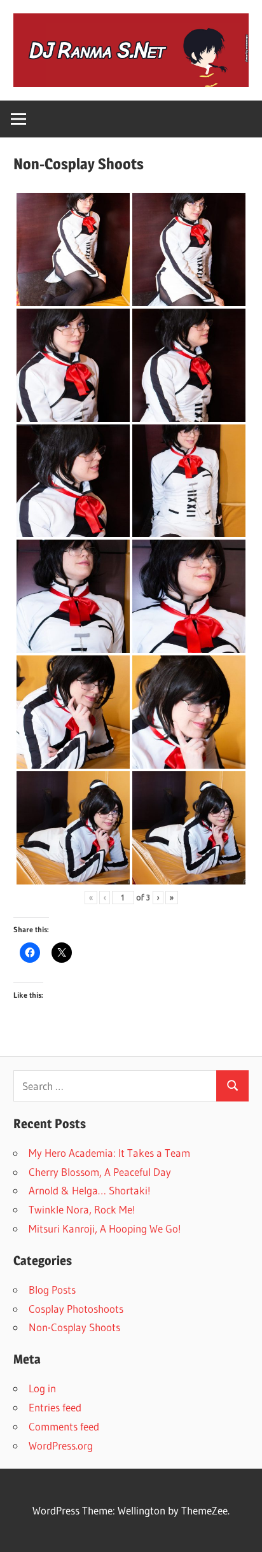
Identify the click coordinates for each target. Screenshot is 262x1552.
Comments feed (64, 1426)
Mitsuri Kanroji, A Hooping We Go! (105, 1228)
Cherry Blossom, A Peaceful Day (100, 1171)
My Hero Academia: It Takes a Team (109, 1152)
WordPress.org (61, 1445)
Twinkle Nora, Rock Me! (82, 1209)
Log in (42, 1388)
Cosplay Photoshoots (76, 1308)
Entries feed (55, 1407)
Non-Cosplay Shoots (74, 1327)
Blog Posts (52, 1289)
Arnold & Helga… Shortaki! (90, 1190)
